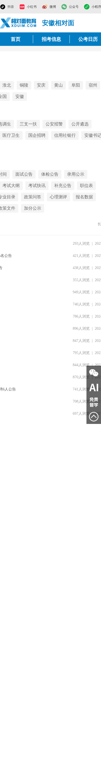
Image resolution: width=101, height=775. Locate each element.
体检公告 (49, 174)
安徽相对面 (58, 22)
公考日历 (88, 39)
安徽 (19, 96)
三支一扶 (28, 124)
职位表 (86, 185)
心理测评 (58, 197)
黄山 (58, 85)
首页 (15, 39)
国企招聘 (37, 135)
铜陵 (24, 85)
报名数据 (84, 197)
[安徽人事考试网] (18, 23)
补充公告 (62, 185)
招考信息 (51, 39)
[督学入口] (93, 402)
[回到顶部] (93, 416)
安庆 (41, 85)
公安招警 (54, 124)
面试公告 (24, 174)
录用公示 (75, 174)
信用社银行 (65, 135)
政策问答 (32, 197)
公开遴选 (80, 124)
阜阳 (75, 85)
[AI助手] (93, 387)
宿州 (93, 85)
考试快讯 (37, 185)
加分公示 (32, 208)
